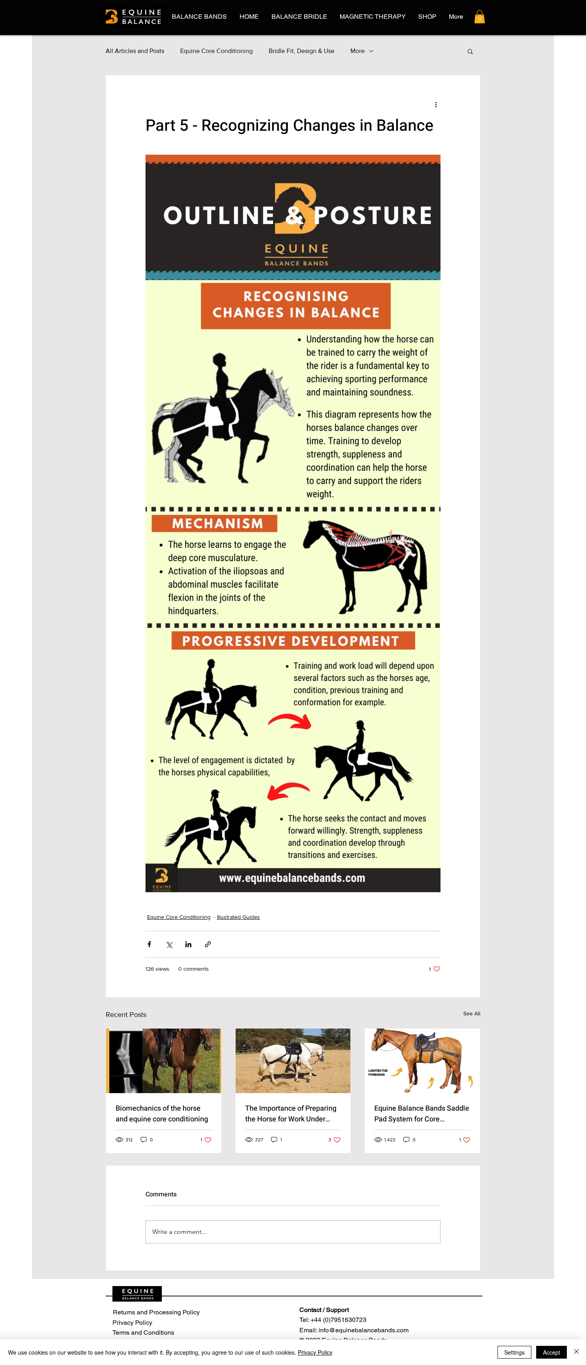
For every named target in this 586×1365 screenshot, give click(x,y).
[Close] (576, 1352)
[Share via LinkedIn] (188, 944)
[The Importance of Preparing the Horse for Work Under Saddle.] (293, 1061)
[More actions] (435, 104)
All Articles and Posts (135, 50)
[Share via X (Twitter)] (169, 944)
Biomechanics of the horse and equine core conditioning (162, 1114)
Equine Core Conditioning (216, 50)
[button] (479, 16)
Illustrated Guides (238, 917)
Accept (551, 1352)
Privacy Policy (315, 1352)
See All (471, 1013)
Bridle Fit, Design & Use (301, 50)
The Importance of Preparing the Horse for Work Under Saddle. (290, 1114)
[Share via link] (208, 944)
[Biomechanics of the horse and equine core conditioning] (163, 1061)
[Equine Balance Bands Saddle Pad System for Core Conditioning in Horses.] (422, 1061)
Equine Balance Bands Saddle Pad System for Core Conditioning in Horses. (421, 1114)
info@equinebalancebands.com (364, 1330)
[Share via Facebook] (149, 944)
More (357, 50)
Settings (514, 1352)
